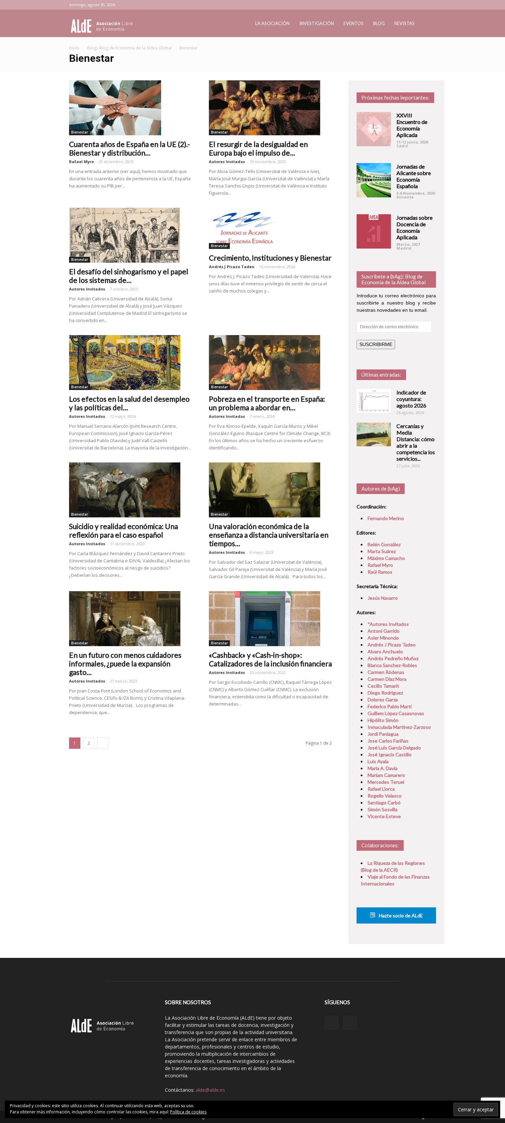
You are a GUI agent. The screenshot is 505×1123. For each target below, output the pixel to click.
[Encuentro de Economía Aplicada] (374, 129)
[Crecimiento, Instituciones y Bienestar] (270, 228)
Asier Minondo (383, 638)
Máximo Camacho (386, 558)
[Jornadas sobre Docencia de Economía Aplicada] (374, 231)
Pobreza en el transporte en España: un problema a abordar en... (267, 403)
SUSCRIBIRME (375, 344)
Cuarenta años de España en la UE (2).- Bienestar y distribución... (129, 148)
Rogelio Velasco (385, 796)
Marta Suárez (382, 551)
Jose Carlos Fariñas (388, 741)
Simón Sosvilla (382, 809)
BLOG (379, 23)
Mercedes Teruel (386, 782)
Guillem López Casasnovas (396, 713)
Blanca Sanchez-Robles (392, 665)
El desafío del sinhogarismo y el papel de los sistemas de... (128, 275)
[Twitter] (431, 5)
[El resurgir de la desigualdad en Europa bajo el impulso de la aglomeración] (270, 107)
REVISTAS (404, 23)
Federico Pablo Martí (390, 706)
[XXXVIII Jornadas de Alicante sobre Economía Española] (374, 180)
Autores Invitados (227, 161)
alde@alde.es (210, 1090)
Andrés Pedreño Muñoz (393, 658)
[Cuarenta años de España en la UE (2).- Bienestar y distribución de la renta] (130, 107)
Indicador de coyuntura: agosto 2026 (411, 399)
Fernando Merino (386, 518)
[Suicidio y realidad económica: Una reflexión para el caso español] (130, 489)
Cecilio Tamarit (383, 686)
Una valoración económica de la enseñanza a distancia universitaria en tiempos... (268, 535)
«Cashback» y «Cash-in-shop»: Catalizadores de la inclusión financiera (270, 659)
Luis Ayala (378, 761)
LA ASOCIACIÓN (272, 23)
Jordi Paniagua (383, 734)
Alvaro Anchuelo (385, 651)
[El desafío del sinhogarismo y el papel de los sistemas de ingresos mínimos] (130, 235)
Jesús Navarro (383, 598)
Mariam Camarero (386, 775)
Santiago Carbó (384, 802)
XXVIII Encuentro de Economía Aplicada (411, 125)
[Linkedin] (419, 5)
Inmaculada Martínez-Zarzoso (399, 727)
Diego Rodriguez (385, 693)
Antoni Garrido (384, 631)
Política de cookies (188, 1112)
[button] (427, 24)
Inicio (74, 48)
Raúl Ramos (380, 572)
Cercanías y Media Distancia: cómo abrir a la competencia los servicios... (415, 442)
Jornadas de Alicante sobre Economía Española (413, 176)
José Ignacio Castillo (390, 754)
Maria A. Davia (382, 768)
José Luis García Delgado (394, 747)
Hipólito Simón (383, 720)
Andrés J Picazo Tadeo (231, 266)
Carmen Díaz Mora (387, 679)
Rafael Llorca (381, 789)
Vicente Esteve (384, 816)
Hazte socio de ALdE (400, 915)
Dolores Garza (383, 699)
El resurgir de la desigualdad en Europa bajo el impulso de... (258, 148)
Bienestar (79, 132)
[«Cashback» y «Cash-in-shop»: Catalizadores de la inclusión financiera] (270, 618)
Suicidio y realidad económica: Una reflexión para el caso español (123, 530)
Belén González (384, 544)
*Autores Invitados (388, 624)
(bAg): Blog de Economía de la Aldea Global (129, 48)
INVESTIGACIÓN (316, 23)
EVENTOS (353, 23)
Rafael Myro (81, 161)
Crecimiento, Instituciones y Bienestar (270, 257)
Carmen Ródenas (386, 672)
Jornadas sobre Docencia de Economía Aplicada (414, 227)
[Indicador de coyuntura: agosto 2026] (374, 401)
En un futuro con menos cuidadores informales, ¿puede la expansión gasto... (125, 663)
